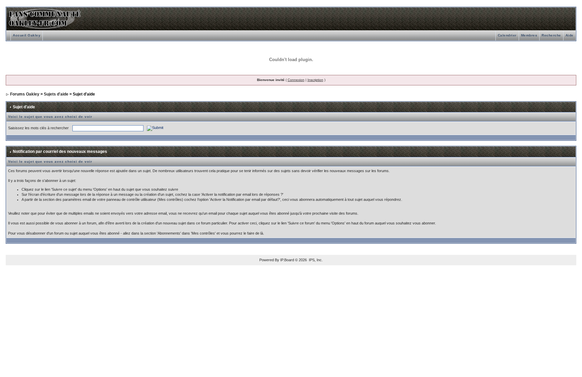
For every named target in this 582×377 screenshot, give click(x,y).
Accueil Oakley (26, 35)
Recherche (551, 35)
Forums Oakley (24, 94)
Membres (529, 35)
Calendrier (507, 35)
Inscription (315, 80)
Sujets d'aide (56, 94)
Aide (569, 35)
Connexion (296, 80)
